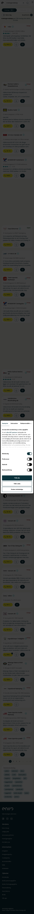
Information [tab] (14, 423)
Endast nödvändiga (17, 489)
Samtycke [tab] (5, 423)
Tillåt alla (17, 478)
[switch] (29, 459)
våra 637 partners (12, 432)
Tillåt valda (17, 483)
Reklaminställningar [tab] (26, 423)
